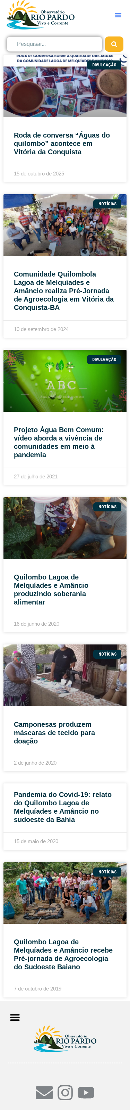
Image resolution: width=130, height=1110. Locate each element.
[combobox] (55, 44)
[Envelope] (44, 1092)
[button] (118, 15)
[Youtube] (86, 1092)
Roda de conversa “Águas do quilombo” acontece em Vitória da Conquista (62, 143)
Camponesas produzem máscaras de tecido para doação (54, 733)
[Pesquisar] (114, 44)
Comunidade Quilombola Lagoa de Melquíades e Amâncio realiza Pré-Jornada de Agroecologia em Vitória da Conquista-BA (64, 290)
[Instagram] (65, 1092)
